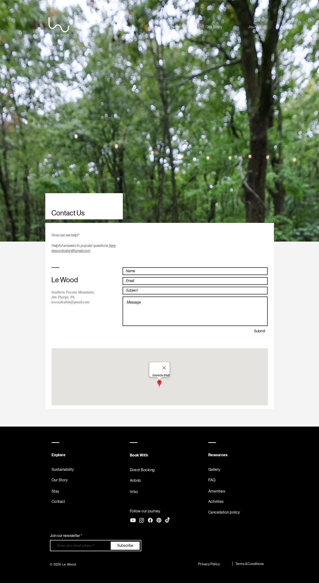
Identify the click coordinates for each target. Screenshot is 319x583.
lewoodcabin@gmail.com (71, 251)
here (112, 245)
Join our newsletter (65, 536)
